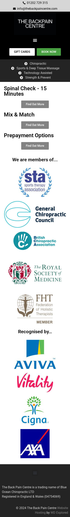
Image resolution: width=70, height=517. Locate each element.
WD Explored (59, 512)
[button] (35, 40)
